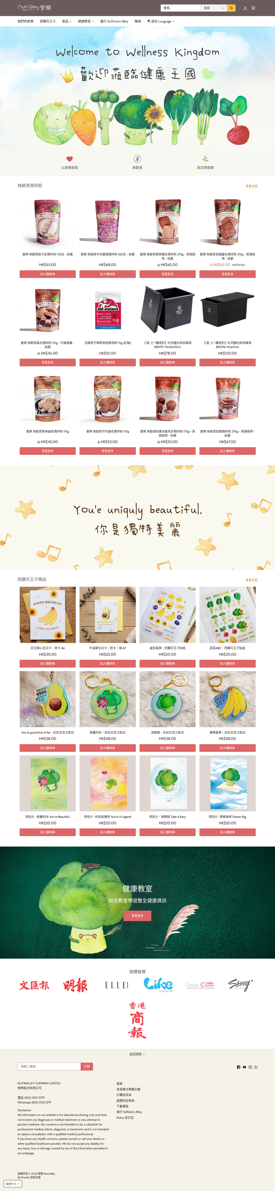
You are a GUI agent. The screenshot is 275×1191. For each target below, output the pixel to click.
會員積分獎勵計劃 (128, 1089)
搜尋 (120, 1083)
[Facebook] (238, 1067)
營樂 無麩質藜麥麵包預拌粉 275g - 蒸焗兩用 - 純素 (167, 256)
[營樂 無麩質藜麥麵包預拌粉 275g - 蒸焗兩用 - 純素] (168, 221)
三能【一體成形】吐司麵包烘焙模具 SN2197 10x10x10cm (168, 345)
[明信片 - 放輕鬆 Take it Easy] (168, 783)
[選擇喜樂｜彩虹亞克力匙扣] (227, 699)
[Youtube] (244, 1067)
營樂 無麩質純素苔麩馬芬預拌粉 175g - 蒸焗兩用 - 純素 (167, 433)
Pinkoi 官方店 (125, 1117)
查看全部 (252, 186)
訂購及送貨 (124, 1095)
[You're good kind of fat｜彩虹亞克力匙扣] (48, 699)
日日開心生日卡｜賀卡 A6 (47, 648)
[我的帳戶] (245, 8)
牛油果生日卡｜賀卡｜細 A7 (107, 648)
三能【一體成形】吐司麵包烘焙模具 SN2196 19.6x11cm (227, 345)
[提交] (231, 8)
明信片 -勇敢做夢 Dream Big (227, 817)
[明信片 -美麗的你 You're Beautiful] (48, 783)
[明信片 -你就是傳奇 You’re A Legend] (108, 783)
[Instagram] (250, 1067)
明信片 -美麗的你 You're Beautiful (48, 817)
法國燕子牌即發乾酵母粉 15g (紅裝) (107, 343)
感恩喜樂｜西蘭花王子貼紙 (168, 648)
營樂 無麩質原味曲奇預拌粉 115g (47, 431)
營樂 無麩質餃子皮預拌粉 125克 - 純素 (47, 254)
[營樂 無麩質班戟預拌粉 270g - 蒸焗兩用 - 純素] (227, 398)
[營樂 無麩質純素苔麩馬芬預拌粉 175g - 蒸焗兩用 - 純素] (168, 398)
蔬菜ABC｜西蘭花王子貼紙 (227, 648)
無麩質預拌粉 (30, 185)
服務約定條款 (126, 1100)
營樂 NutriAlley (46, 1173)
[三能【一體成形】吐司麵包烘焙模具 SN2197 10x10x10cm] (168, 309)
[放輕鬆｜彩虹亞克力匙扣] (168, 699)
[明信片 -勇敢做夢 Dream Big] (227, 783)
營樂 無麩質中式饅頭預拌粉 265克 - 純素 (108, 254)
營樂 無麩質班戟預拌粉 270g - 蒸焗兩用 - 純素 (227, 433)
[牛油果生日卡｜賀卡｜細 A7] (108, 615)
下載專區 (123, 1106)
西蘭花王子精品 (32, 579)
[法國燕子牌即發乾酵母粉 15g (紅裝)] (108, 309)
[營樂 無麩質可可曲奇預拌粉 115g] (108, 398)
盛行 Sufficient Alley (129, 1112)
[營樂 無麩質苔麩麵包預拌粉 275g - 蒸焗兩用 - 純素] (227, 221)
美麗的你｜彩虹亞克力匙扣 (108, 732)
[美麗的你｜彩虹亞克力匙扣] (108, 699)
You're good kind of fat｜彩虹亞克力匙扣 (47, 732)
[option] (137, 88)
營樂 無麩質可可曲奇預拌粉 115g (107, 431)
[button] (13, 1183)
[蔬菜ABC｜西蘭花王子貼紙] (227, 615)
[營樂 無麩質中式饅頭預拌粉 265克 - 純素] (108, 221)
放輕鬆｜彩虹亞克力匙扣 (167, 732)
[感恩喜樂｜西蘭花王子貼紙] (168, 615)
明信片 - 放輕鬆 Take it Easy (167, 817)
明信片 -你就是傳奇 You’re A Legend (107, 817)
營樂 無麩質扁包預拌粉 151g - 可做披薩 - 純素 (47, 345)
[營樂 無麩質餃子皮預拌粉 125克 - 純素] (48, 221)
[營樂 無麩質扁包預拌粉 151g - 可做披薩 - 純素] (48, 309)
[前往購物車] (253, 8)
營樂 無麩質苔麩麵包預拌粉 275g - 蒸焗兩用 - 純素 (227, 256)
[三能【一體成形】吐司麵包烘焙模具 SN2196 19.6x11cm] (227, 309)
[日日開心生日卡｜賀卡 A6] (48, 615)
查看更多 (168, 274)
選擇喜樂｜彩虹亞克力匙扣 (227, 732)
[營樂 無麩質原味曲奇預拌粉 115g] (48, 398)
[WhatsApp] (255, 1067)
